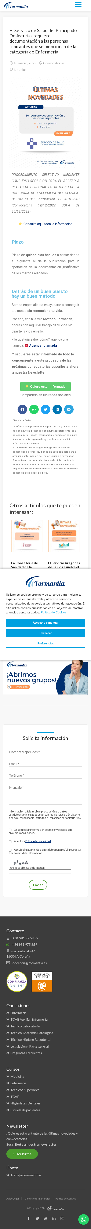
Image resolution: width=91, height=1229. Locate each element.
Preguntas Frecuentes (26, 1053)
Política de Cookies (53, 612)
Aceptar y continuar (45, 622)
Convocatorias (54, 63)
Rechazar (46, 633)
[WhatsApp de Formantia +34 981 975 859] (83, 1219)
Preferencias (45, 643)
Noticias (20, 69)
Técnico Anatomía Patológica (31, 1033)
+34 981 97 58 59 (25, 938)
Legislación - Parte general (29, 1046)
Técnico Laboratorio (25, 1026)
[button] (22, 409)
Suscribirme (22, 1154)
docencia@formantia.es (29, 963)
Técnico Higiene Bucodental (30, 1039)
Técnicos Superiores (24, 1090)
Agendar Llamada (43, 346)
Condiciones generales (38, 1198)
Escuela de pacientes (25, 1110)
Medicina (17, 1076)
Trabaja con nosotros (25, 1175)
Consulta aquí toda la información (47, 224)
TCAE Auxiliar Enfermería (29, 1019)
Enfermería (18, 1013)
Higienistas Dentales (25, 1103)
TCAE (14, 1096)
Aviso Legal (12, 1198)
